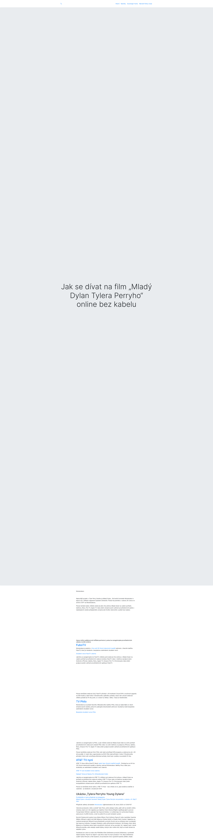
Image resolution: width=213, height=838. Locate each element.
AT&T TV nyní (84, 760)
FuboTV (81, 645)
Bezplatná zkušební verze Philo (86, 712)
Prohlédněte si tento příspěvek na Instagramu (90, 797)
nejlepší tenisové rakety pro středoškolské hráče (92, 774)
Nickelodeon (99, 804)
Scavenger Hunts (132, 3)
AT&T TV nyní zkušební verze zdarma (88, 771)
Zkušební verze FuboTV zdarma (86, 653)
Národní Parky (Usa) (145, 3)
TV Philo (81, 701)
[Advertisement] (106, 626)
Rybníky (123, 3)
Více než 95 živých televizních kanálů (103, 648)
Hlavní (117, 3)
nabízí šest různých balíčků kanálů (109, 763)
